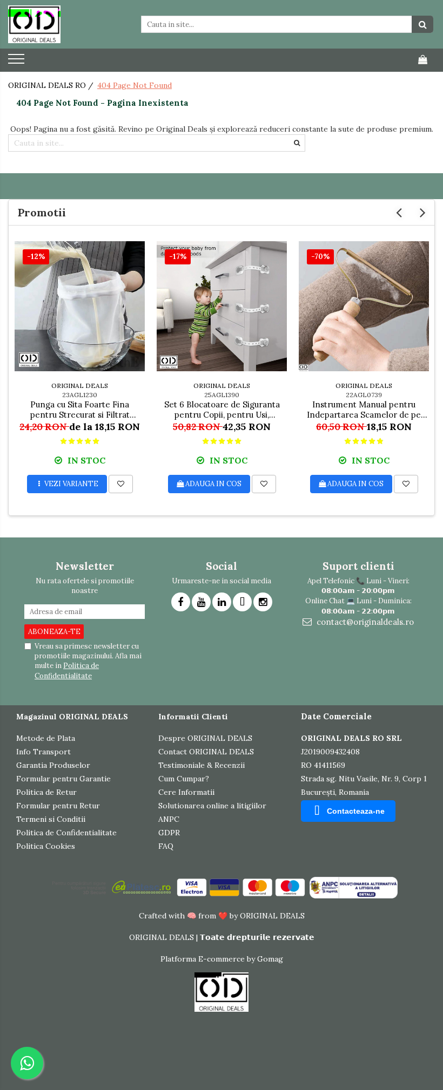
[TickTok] (242, 601)
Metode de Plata (45, 738)
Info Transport (43, 752)
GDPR (169, 832)
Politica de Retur (46, 792)
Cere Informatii (186, 792)
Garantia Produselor (53, 765)
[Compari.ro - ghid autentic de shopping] (54, 1059)
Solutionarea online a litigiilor (212, 805)
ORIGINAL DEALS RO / (52, 85)
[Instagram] (262, 601)
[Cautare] (422, 24)
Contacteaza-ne (356, 811)
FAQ (165, 846)
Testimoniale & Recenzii (201, 765)
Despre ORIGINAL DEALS (205, 738)
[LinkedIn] (221, 601)
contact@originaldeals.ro (364, 622)
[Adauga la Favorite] (121, 484)
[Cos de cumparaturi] (423, 59)
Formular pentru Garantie (63, 779)
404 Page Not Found (134, 85)
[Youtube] (201, 601)
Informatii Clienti (193, 716)
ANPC (168, 819)
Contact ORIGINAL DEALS (206, 752)
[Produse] (17, 62)
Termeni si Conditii (50, 819)
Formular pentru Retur (58, 805)
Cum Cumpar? (183, 779)
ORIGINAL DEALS (79, 386)
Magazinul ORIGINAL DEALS (72, 716)
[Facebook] (180, 601)
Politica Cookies (45, 846)
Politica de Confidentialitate (67, 670)
